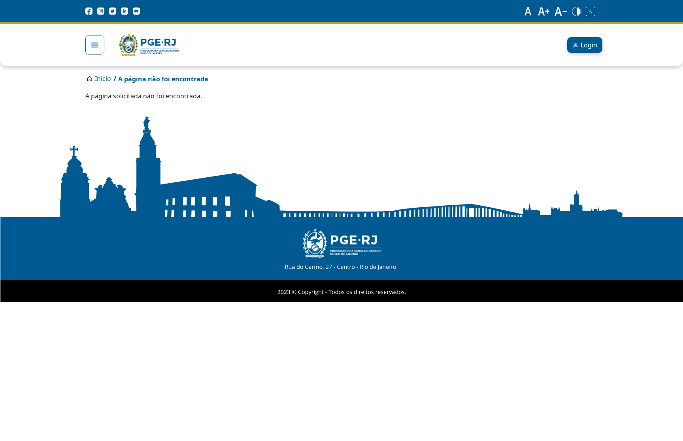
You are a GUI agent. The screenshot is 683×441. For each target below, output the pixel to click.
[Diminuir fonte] (561, 11)
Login (589, 45)
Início (103, 78)
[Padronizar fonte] (527, 11)
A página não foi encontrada (163, 79)
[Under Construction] (590, 11)
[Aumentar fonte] (544, 11)
